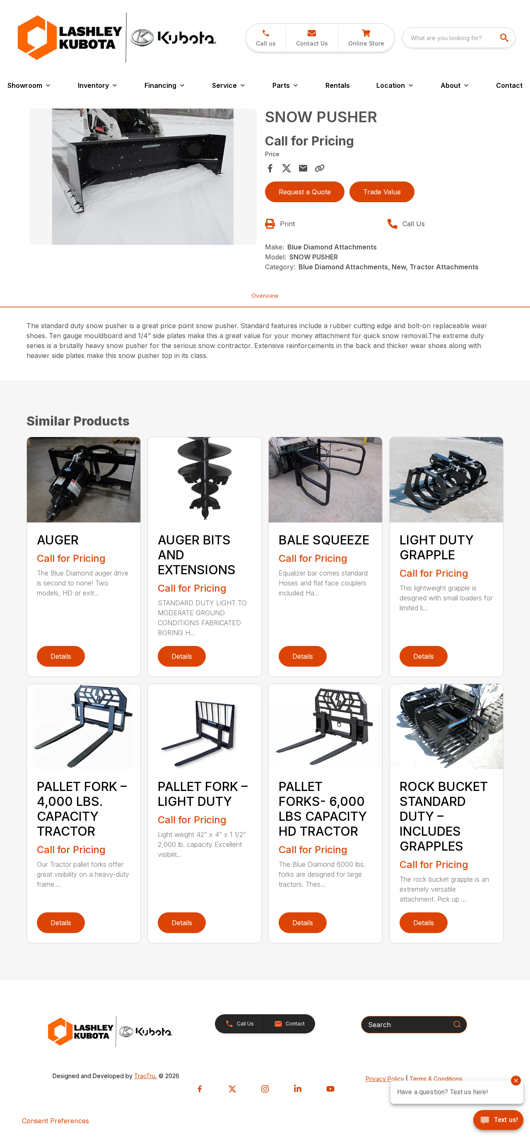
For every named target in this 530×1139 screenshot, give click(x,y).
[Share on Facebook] (270, 168)
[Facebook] (199, 1089)
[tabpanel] (143, 178)
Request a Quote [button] (305, 192)
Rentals (337, 85)
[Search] (457, 1024)
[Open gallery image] (143, 177)
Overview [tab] (265, 295)
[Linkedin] (298, 1089)
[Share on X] (287, 168)
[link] (366, 38)
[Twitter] (232, 1089)
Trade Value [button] (382, 192)
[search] (505, 37)
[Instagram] (265, 1089)
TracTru (144, 1075)
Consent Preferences (55, 1121)
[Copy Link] (320, 168)
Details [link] (61, 656)
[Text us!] (498, 1121)
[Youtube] (330, 1089)
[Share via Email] (303, 168)
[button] (266, 38)
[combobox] (458, 38)
